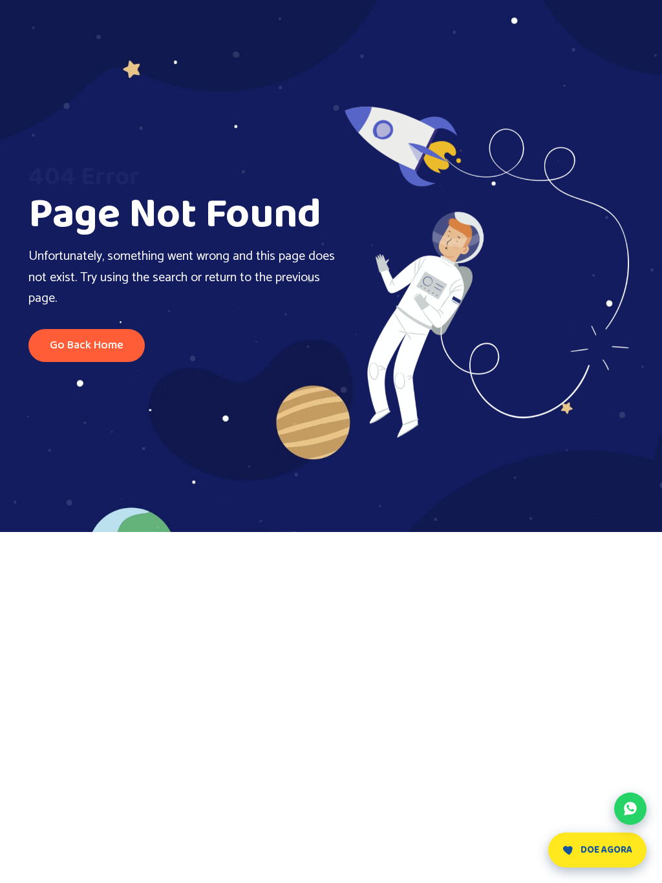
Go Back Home (86, 345)
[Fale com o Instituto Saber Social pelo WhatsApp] (630, 809)
